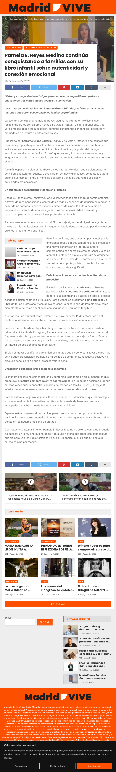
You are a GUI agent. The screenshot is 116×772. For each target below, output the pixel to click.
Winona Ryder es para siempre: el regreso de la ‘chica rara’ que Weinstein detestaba (94, 547)
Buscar (8, 617)
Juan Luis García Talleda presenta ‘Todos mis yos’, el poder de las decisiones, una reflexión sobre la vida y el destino (95, 640)
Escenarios (11, 582)
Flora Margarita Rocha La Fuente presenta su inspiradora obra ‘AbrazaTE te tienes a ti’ (29, 287)
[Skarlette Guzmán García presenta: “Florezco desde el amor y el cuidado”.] (10, 264)
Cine (81, 541)
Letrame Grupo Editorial (40, 48)
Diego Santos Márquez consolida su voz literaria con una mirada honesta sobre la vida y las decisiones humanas (95, 652)
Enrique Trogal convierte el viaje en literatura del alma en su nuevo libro (29, 250)
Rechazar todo (57, 766)
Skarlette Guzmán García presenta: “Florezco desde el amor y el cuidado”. (29, 262)
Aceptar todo (94, 766)
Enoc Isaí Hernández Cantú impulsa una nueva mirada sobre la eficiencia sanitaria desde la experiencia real (95, 665)
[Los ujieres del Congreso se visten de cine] (58, 567)
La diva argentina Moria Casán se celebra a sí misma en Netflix (21, 588)
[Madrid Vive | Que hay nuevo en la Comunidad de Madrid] (50, 7)
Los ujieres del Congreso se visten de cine (57, 588)
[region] (58, 756)
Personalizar (21, 766)
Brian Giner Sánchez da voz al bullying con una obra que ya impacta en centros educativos (29, 274)
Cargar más (58, 604)
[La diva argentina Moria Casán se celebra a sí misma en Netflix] (21, 567)
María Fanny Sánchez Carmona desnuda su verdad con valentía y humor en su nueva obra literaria (94, 677)
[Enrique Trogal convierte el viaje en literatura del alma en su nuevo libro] (10, 252)
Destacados (15, 19)
